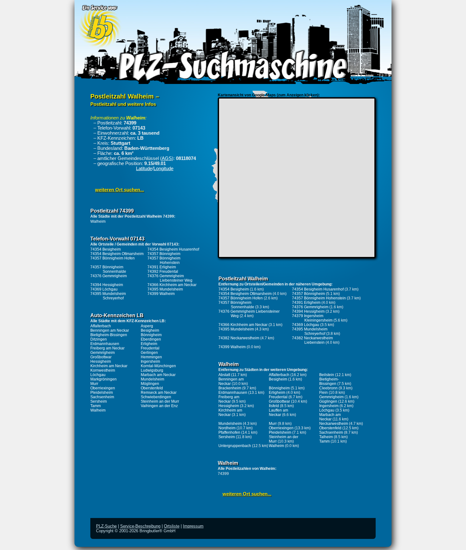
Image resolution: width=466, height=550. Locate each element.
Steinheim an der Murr (160, 401)
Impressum (193, 526)
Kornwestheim (102, 370)
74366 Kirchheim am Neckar (172, 285)
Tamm (95, 406)
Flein (323, 392)
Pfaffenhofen (229, 432)
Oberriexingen (102, 388)
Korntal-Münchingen (158, 366)
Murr (94, 383)
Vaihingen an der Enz (159, 406)
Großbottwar (101, 357)
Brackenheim (229, 388)
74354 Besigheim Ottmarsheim (117, 254)
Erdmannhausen (104, 344)
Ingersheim (150, 361)
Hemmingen (151, 357)
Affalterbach (100, 326)
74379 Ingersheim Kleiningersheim (312, 318)
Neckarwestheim (333, 423)
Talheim (326, 437)
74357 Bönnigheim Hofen (112, 258)
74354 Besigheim (105, 249)
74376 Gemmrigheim (108, 276)
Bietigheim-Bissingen (108, 335)
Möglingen (150, 383)
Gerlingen (149, 352)
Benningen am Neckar (109, 330)
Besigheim (150, 330)
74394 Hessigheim (106, 285)
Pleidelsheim (101, 392)
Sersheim (98, 401)
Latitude (144, 168)
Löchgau (98, 375)
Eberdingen (151, 339)
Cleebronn (328, 388)
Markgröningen (103, 379)
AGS (167, 158)
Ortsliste (171, 526)
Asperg (147, 326)
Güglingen (328, 401)
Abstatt (224, 375)
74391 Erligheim (161, 267)
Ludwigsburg (152, 370)
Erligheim (149, 344)
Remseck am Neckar (159, 392)
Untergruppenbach (234, 446)
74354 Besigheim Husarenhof (173, 249)
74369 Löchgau (104, 289)
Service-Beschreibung (140, 526)
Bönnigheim (151, 335)
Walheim (98, 221)
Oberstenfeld (152, 388)
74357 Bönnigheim (163, 254)
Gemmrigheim (102, 352)
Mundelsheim (152, 379)
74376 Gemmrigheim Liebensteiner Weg (169, 278)
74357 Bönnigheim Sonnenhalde (108, 269)
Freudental (150, 348)
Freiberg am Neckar (107, 348)
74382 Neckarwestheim (238, 338)
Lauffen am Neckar (278, 412)
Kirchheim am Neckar (108, 366)
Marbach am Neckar (158, 375)
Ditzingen (98, 339)
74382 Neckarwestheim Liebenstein (312, 340)
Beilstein (326, 375)
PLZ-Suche (106, 526)
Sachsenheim (102, 397)
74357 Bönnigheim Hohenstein (163, 260)
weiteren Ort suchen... (119, 189)
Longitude (163, 168)
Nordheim (227, 428)
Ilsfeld (274, 406)
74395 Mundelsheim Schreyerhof (108, 295)
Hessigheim (100, 361)
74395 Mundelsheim (165, 289)
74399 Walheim (161, 293)
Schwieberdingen (156, 397)
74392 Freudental (162, 271)
